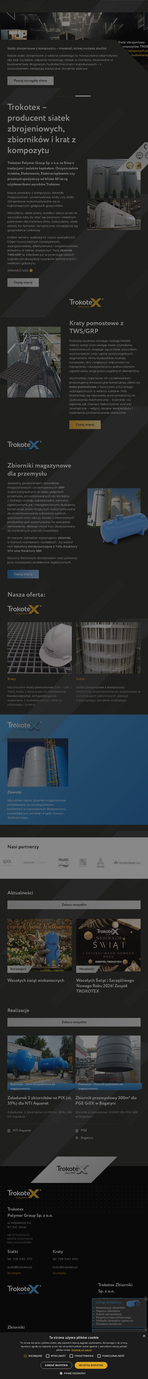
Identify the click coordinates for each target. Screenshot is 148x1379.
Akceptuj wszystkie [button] (91, 1365)
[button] (73, 1373)
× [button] (144, 1336)
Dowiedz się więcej (81, 1349)
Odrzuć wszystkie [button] (56, 1365)
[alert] (74, 689)
